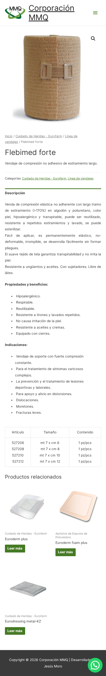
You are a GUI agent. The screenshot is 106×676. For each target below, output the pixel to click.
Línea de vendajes (80, 178)
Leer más (14, 548)
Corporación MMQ (51, 12)
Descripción (15, 193)
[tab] (53, 193)
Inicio (9, 136)
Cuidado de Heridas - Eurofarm (39, 136)
